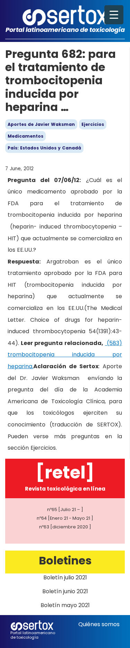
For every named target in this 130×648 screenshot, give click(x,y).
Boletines (65, 560)
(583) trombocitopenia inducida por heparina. (65, 354)
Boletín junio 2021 (65, 591)
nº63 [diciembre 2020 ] (65, 527)
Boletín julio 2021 (65, 577)
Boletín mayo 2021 (65, 605)
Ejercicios (92, 124)
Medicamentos (25, 136)
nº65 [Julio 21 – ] (65, 509)
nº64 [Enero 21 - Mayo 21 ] (65, 518)
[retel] (65, 472)
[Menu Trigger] (113, 14)
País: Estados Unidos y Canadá (44, 148)
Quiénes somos (99, 624)
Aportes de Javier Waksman (41, 124)
